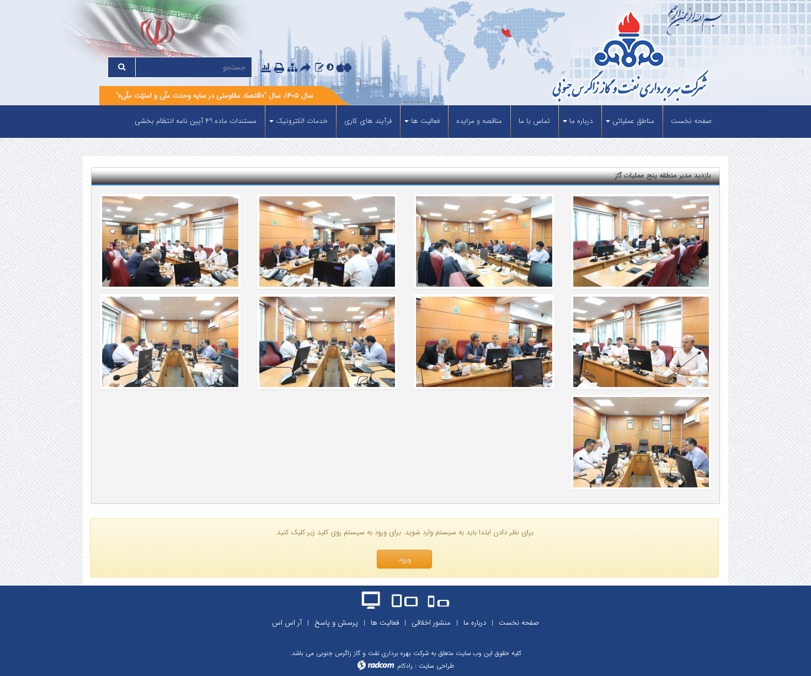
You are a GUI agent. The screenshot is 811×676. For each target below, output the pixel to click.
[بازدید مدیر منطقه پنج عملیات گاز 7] (327, 241)
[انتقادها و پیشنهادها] (319, 67)
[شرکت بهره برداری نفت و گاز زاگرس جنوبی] (589, 58)
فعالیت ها (385, 623)
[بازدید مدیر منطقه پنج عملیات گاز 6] (170, 241)
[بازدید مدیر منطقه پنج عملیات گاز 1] (641, 442)
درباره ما (474, 623)
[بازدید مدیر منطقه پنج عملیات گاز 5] (641, 341)
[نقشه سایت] (292, 67)
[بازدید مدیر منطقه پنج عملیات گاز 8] (484, 241)
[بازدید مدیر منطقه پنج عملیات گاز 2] (170, 341)
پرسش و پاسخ (336, 623)
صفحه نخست (519, 623)
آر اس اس (287, 623)
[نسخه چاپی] (280, 68)
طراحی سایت (436, 666)
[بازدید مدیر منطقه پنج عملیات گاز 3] (327, 341)
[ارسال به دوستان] (307, 68)
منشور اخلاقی (431, 623)
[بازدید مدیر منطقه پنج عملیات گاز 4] (484, 341)
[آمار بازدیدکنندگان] (266, 67)
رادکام (405, 666)
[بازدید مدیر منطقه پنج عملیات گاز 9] (641, 241)
